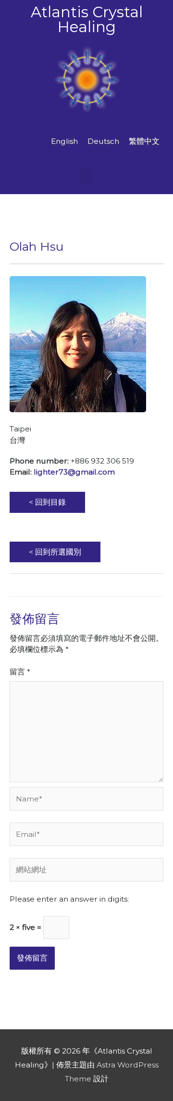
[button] (86, 177)
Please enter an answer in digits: (69, 899)
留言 (20, 671)
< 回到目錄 (47, 502)
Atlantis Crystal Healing (87, 19)
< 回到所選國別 (55, 551)
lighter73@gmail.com (74, 471)
